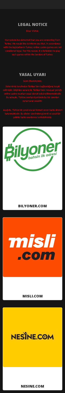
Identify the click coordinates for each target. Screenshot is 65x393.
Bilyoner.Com (32, 205)
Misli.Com (32, 296)
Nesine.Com (32, 386)
